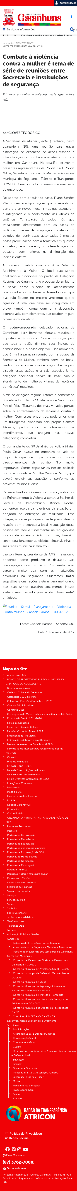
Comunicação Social (24, 1038)
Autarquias (13, 938)
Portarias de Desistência (20, 839)
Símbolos (12, 908)
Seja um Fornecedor (18, 891)
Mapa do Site (14, 792)
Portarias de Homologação (22, 856)
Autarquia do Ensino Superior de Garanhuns (37, 943)
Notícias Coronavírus (18, 804)
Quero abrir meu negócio (21, 882)
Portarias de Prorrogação (21, 865)
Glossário (12, 757)
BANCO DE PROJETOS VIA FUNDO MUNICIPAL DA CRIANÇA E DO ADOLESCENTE (35, 681)
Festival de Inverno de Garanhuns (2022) (30, 744)
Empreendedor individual (21, 735)
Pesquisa (12, 830)
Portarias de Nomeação (20, 861)
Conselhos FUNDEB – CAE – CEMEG (34, 1016)
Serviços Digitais (16, 900)
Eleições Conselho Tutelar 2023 (25, 731)
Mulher (17, 1081)
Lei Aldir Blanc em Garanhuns (23, 774)
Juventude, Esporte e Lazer (28, 1077)
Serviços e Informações (21, 29)
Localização (13, 787)
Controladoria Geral (24, 1042)
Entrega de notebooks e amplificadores (29, 740)
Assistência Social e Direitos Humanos (34, 1033)
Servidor (11, 904)
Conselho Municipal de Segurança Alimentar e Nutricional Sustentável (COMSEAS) (38, 988)
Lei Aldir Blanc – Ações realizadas (26, 770)
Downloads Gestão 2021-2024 (24, 718)
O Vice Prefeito (15, 813)
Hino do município (17, 761)
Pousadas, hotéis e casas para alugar (27, 874)
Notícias (11, 800)
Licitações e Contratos (19, 783)
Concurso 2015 (16, 709)
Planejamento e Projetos (26, 1085)
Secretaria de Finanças (19, 887)
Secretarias (13, 1025)
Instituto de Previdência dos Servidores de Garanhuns (43, 951)
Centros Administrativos (20, 705)
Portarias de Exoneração (21, 843)
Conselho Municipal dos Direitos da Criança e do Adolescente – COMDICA (40, 1001)
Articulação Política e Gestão (23, 934)
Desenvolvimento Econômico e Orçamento (32, 1020)
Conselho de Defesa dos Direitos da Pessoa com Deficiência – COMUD (40, 962)
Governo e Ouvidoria (25, 1068)
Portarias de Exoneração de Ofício (26, 852)
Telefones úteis (15, 925)
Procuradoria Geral (23, 1090)
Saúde (16, 1094)
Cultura (17, 1046)
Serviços (11, 895)
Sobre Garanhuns (17, 912)
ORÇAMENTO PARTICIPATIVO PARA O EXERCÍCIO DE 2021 (37, 819)
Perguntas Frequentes (19, 826)
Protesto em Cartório (19, 878)
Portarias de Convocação (21, 835)
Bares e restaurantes (18, 688)
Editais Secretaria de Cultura (22, 727)
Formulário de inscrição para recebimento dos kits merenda (35, 750)
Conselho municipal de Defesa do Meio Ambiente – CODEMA (42, 975)
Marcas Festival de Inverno (22, 796)
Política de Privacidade (25, 1133)
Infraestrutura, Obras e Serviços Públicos (35, 1072)
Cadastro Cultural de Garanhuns (25, 692)
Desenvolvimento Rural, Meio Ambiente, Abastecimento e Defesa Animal (43, 1053)
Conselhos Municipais (19, 956)
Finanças (17, 1064)
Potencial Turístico (17, 869)
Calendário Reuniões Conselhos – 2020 (29, 701)
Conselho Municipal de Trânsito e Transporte (38, 995)
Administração (21, 1029)
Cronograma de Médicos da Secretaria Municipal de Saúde (40, 714)
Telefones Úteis (15, 921)
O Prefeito (13, 809)
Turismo (11, 930)
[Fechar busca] (72, 29)
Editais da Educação (18, 722)
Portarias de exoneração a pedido (26, 848)
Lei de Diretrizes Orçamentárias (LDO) (28, 779)
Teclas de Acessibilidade (20, 917)
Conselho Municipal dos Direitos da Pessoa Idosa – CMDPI (41, 1010)
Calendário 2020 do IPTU (21, 696)
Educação (18, 1059)
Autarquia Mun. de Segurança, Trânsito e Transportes (42, 947)
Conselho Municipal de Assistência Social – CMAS (41, 969)
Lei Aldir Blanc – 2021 (19, 766)
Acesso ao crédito (17, 675)
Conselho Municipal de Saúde (29, 982)
